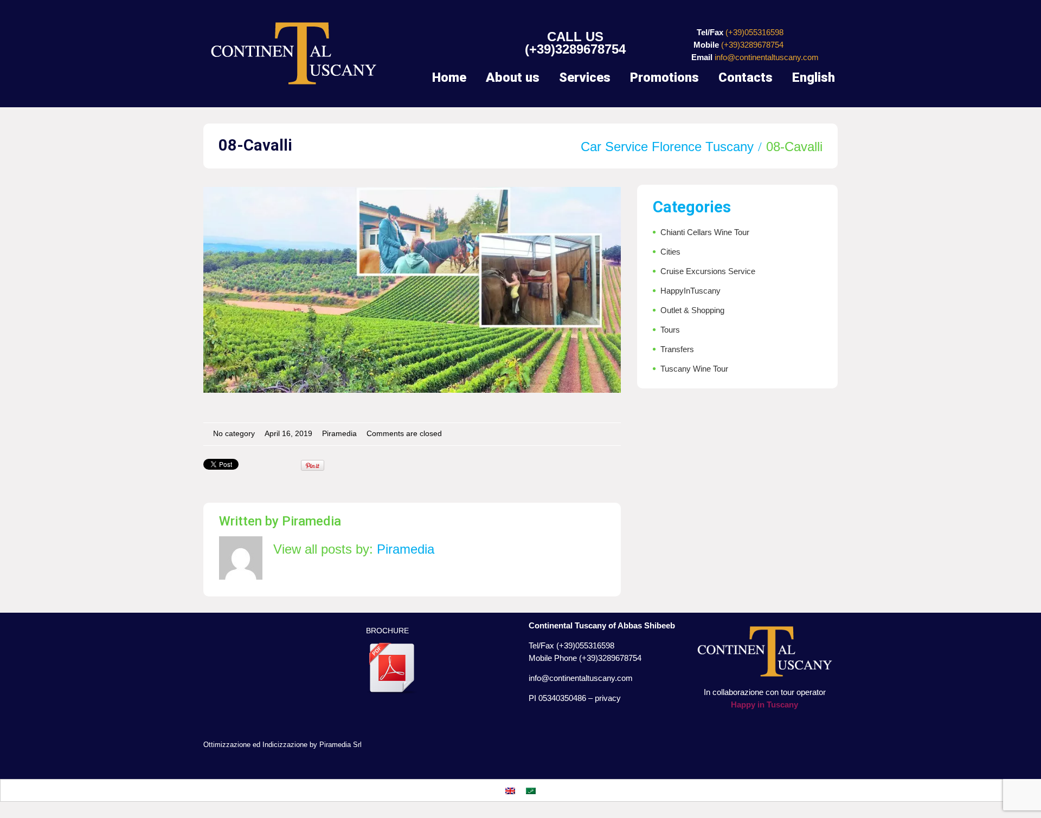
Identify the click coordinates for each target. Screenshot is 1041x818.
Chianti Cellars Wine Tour (704, 232)
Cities (670, 251)
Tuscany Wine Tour (694, 368)
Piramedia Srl (340, 745)
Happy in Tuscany (764, 704)
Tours (670, 329)
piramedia (339, 434)
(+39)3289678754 (575, 49)
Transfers (677, 349)
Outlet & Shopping (692, 310)
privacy (608, 698)
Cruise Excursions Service (707, 271)
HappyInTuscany (690, 290)
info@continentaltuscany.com (767, 57)
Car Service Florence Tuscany (667, 146)
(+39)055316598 (754, 32)
